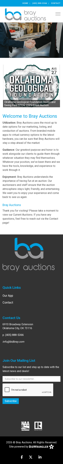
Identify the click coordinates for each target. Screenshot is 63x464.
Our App (8, 295)
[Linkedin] (40, 457)
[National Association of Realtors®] (38, 426)
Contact (55, 3)
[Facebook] (22, 457)
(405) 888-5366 (39, 3)
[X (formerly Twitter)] (30, 457)
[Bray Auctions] (25, 14)
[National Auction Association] (25, 426)
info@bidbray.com (13, 341)
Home (25, 3)
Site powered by (19, 446)
